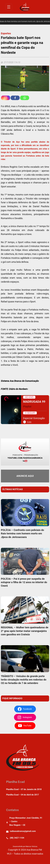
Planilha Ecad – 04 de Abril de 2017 (22, 794)
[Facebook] (15, 98)
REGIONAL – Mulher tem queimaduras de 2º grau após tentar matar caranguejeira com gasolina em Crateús (24, 631)
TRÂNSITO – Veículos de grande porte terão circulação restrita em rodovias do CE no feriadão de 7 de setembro (23, 680)
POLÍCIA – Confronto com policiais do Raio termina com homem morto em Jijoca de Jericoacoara (22, 533)
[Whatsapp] (24, 98)
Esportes (6, 33)
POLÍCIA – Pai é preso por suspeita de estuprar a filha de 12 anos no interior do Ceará (24, 582)
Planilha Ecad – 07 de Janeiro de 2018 (24, 789)
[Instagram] (5, 98)
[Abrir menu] (8, 7)
